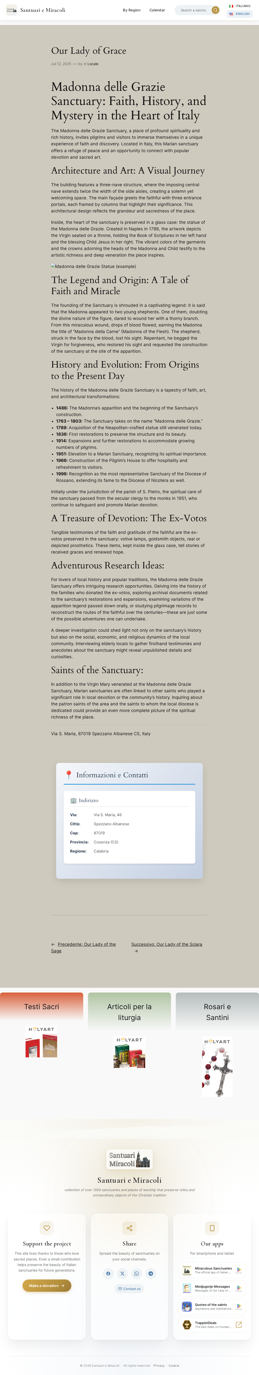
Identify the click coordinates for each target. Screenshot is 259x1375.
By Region (131, 10)
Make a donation (44, 1285)
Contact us (132, 1289)
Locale (93, 64)
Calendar (157, 10)
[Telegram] (150, 1273)
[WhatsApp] (136, 1273)
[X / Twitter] (122, 1273)
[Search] (215, 10)
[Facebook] (108, 1273)
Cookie (174, 1365)
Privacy (159, 1365)
